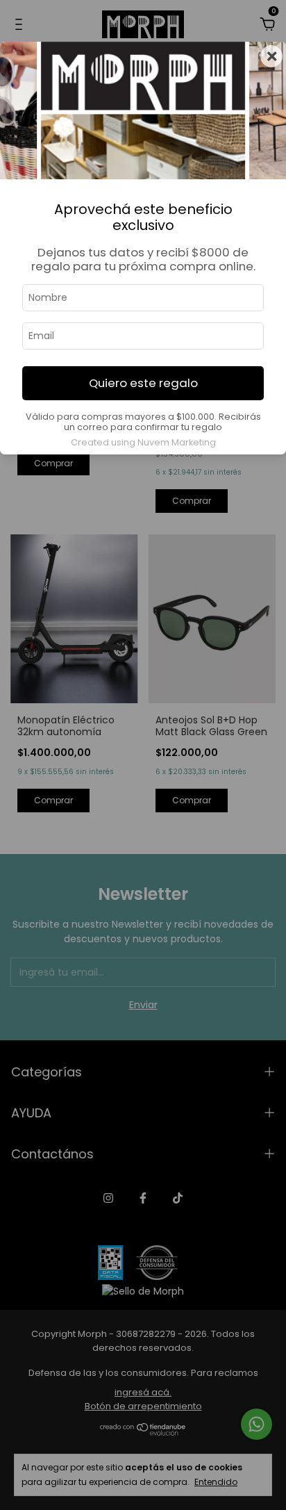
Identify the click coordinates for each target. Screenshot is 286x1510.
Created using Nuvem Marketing (143, 442)
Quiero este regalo (143, 383)
